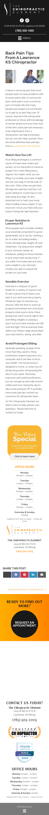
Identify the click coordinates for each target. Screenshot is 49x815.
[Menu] (24, 810)
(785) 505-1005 (24, 30)
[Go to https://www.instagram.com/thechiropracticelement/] (27, 20)
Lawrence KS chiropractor (26, 146)
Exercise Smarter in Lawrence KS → (27, 589)
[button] (24, 624)
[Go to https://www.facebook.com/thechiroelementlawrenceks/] (22, 20)
